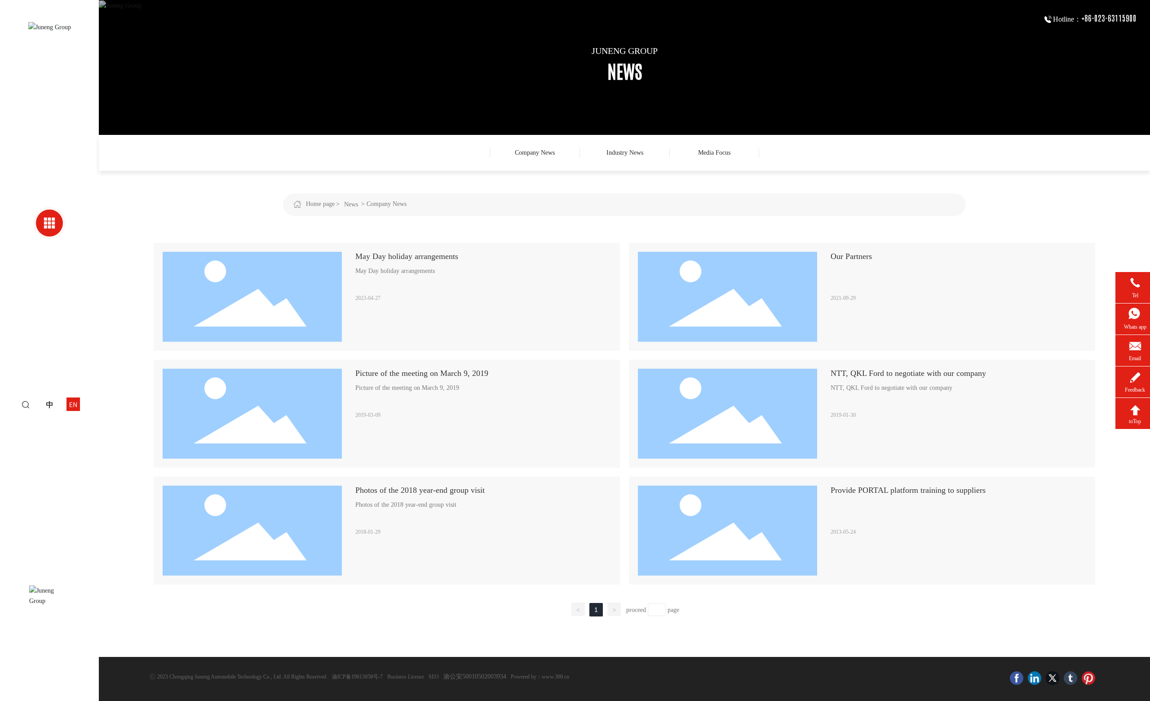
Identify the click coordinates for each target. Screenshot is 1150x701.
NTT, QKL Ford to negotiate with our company (908, 373)
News (351, 204)
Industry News (624, 152)
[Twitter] (1052, 678)
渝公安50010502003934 (474, 676)
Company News (535, 152)
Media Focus (714, 152)
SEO (434, 677)
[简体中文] (49, 404)
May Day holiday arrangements (406, 256)
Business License (405, 677)
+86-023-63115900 (1109, 18)
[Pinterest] (1088, 678)
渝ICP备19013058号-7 (357, 677)
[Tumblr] (1070, 678)
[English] (73, 404)
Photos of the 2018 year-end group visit (420, 490)
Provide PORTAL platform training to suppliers (908, 490)
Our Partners (851, 256)
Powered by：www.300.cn (540, 677)
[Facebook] (1016, 678)
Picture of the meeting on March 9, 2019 (421, 373)
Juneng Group (625, 51)
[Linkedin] (1034, 678)
